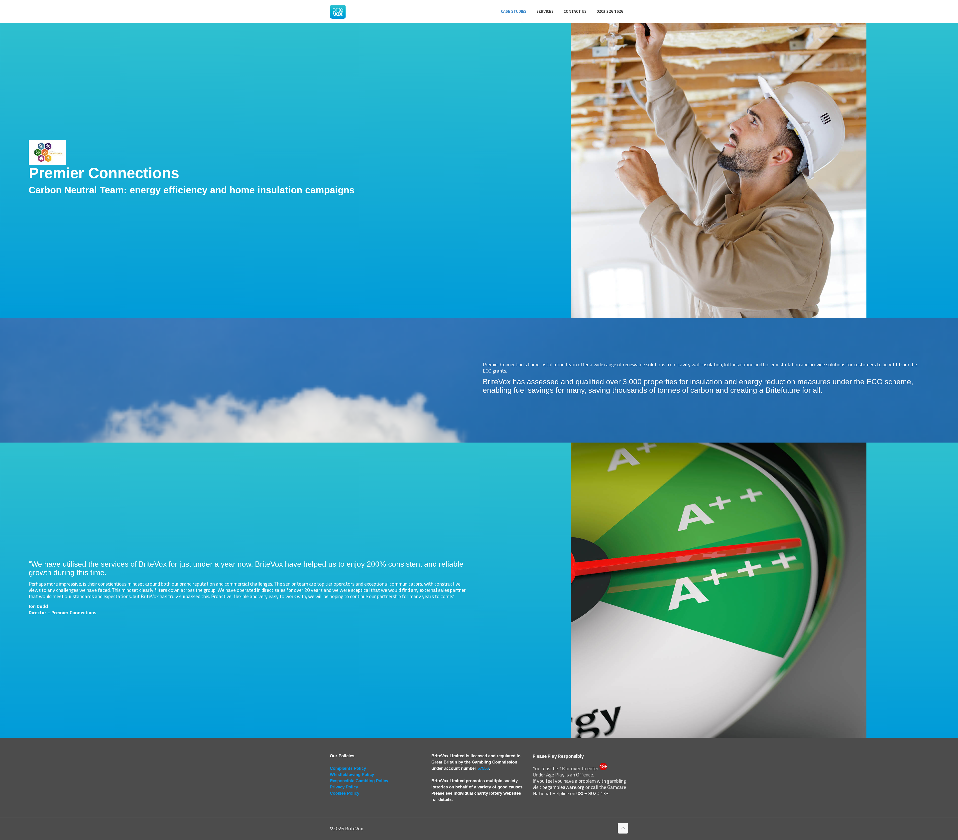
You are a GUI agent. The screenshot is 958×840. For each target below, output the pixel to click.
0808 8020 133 (592, 793)
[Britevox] (338, 11)
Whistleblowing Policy (352, 774)
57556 (483, 768)
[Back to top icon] (623, 828)
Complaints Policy (348, 768)
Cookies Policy (344, 793)
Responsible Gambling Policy (359, 780)
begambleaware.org (563, 787)
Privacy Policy (344, 787)
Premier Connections (73, 612)
